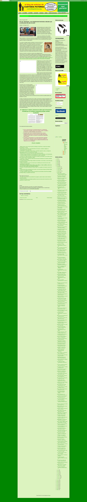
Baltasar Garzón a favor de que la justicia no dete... (62, 406)
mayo (58, 472)
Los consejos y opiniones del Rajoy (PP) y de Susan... (61, 273)
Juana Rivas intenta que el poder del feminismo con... (61, 357)
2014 (57, 482)
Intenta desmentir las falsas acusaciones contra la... (61, 343)
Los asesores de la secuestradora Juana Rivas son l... (62, 270)
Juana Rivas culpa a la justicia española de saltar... (62, 322)
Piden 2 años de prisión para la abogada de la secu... (62, 389)
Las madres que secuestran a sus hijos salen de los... (62, 238)
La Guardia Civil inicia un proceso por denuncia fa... (61, 203)
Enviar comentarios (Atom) (28, 199)
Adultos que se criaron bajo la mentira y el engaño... (62, 178)
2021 (57, 160)
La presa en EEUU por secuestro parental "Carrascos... (60, 350)
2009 (57, 489)
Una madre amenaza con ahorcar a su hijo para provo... (61, 306)
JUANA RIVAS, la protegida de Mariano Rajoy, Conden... (62, 413)
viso (64, 154)
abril (58, 474)
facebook (41, 12)
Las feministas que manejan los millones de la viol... (62, 294)
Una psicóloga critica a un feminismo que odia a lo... (61, 288)
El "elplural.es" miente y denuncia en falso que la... (61, 440)
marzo (58, 475)
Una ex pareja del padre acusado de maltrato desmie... (61, 392)
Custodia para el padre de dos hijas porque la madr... (62, 292)
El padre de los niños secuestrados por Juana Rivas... (61, 277)
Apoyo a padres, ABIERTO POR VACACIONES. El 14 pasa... (62, 422)
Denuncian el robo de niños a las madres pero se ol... (61, 397)
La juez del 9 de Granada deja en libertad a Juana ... (62, 229)
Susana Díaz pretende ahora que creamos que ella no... (61, 183)
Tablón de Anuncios (53, 12)
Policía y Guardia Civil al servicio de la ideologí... (62, 207)
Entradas (58, 102)
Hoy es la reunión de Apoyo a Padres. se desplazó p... (61, 337)
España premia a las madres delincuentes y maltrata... (61, 465)
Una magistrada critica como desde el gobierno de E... (61, 290)
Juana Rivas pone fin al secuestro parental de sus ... (62, 205)
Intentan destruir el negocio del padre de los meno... (62, 318)
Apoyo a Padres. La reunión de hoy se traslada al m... (62, 353)
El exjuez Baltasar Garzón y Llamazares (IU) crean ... (61, 345)
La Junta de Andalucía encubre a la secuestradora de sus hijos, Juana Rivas (32, 155)
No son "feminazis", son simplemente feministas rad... (62, 394)
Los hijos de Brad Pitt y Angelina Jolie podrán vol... (62, 360)
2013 (57, 484)
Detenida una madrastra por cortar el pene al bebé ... (61, 371)
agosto (58, 172)
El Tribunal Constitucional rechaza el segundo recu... (61, 327)
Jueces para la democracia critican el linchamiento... (61, 220)
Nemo (65, 151)
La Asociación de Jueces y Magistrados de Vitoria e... (61, 341)
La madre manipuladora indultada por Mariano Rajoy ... (62, 401)
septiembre (59, 171)
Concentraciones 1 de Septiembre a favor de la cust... (61, 188)
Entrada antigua (49, 197)
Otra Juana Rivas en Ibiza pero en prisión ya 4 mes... (62, 378)
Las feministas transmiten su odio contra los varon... (61, 428)
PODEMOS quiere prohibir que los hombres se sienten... (62, 198)
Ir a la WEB (25, 12)
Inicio (20, 12)
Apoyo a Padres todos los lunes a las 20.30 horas (62, 225)
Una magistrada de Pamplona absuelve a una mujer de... (62, 185)
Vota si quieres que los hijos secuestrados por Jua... (61, 385)
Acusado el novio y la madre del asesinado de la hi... (62, 463)
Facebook (57, 88)
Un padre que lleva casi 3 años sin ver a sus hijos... (62, 243)
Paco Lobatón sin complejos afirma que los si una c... (61, 240)
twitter (46, 12)
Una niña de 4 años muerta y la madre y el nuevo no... (62, 417)
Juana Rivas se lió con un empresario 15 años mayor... (62, 252)
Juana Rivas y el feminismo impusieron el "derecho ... (61, 176)
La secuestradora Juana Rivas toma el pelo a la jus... (62, 374)
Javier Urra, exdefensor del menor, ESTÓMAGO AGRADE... (61, 267)
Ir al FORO (30, 12)
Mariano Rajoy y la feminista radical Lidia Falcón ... (61, 411)
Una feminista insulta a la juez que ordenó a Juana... (62, 195)
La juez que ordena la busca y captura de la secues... (62, 301)
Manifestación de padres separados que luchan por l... (62, 264)
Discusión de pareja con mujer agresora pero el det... (62, 212)
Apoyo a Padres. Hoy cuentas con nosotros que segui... (62, 260)
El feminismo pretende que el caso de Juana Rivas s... (61, 181)
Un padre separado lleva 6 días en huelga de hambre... (62, 223)
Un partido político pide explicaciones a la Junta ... (61, 380)
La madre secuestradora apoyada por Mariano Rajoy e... (62, 467)
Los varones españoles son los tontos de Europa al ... (62, 399)
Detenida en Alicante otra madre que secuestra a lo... (62, 404)
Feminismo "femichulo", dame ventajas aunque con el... (62, 332)
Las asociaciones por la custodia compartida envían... (62, 285)
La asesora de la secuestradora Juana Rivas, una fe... (62, 190)
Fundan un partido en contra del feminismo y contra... (62, 296)
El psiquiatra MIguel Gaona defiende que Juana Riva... (61, 275)
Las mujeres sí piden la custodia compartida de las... (62, 367)
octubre (58, 169)
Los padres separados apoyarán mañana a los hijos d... (62, 458)
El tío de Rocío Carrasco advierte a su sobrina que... (62, 433)
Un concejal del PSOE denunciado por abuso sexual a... (62, 255)
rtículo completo (36, 143)
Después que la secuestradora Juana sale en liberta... (62, 227)
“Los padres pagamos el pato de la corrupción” (61, 453)
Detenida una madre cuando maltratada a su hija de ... (61, 234)
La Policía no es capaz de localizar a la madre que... (61, 435)
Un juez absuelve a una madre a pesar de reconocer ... (62, 303)
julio (58, 470)
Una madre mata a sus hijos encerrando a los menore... (62, 299)
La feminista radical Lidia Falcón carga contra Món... (62, 355)
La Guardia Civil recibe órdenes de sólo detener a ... (62, 218)
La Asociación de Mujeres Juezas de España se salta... (62, 174)
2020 (57, 161)
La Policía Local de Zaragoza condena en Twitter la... (61, 446)
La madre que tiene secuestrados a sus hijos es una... (62, 313)
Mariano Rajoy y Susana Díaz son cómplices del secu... (62, 250)
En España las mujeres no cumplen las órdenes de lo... (62, 236)
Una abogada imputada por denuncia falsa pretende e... (62, 200)
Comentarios (59, 104)
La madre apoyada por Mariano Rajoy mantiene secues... (62, 442)
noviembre (59, 168)
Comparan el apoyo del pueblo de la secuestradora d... (62, 424)
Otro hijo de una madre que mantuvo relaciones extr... (61, 460)
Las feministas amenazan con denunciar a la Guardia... (62, 431)
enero (58, 478)
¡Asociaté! (36, 12)
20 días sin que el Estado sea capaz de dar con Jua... (62, 308)
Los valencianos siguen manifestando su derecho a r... (62, 362)
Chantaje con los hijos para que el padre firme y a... (62, 283)
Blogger (49, 495)
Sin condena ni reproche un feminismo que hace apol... (61, 232)
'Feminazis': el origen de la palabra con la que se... (61, 348)
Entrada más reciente (23, 197)
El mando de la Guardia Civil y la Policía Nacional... (62, 339)
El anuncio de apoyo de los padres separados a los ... (61, 448)
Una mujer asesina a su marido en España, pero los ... (62, 387)
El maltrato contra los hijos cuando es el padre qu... (61, 415)
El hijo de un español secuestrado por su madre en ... (62, 280)
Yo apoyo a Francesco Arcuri (61, 196)
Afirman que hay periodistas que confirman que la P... (62, 316)
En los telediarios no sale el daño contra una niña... (61, 209)
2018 (57, 164)
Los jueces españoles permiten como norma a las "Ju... (62, 365)
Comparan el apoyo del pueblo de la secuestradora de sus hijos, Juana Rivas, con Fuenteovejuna (36, 154)
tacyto (65, 152)
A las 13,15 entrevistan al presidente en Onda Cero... (62, 258)
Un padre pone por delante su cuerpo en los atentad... (62, 262)
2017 (57, 165)
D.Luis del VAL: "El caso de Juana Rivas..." (61, 216)
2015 (57, 481)
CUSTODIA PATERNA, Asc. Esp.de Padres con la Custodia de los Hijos (65, 146)
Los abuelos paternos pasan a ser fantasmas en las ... (62, 334)
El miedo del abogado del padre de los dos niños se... (62, 310)
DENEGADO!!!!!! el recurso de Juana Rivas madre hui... (62, 420)
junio (58, 471)
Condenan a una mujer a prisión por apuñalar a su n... (62, 383)
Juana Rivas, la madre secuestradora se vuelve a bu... (61, 245)
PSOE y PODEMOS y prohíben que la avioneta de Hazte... (62, 214)
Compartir (57, 115)
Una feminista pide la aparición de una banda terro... (62, 376)
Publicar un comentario (24, 195)
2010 (57, 488)
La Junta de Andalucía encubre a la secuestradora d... (62, 426)
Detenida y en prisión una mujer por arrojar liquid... (62, 325)
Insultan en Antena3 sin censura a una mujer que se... (62, 444)
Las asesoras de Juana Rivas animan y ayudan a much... (62, 192)
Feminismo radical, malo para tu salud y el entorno (62, 409)
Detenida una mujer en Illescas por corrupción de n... (62, 437)
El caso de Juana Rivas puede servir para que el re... (62, 320)
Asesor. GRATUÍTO (62, 12)
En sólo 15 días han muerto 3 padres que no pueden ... (62, 369)
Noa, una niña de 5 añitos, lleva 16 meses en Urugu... (62, 451)
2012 (57, 485)
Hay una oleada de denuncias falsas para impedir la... (62, 248)
